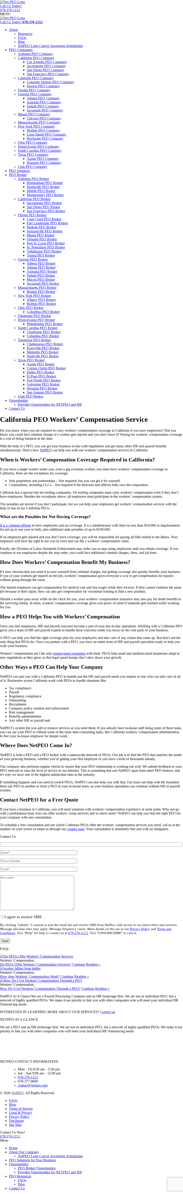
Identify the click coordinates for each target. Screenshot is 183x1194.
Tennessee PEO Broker (34, 340)
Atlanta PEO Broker (41, 267)
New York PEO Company (36, 126)
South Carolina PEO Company (40, 150)
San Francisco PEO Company (48, 74)
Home (13, 1148)
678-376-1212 (78, 933)
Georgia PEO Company (35, 94)
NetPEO (18, 1093)
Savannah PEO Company (45, 110)
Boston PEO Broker (41, 292)
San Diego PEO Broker (43, 207)
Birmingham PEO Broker (45, 183)
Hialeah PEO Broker (41, 227)
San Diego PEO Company (45, 70)
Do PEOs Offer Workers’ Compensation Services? (35, 964)
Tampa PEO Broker (41, 255)
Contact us (107, 1012)
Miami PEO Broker (40, 235)
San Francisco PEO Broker (46, 211)
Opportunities (18, 400)
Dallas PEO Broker (40, 372)
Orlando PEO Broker (42, 239)
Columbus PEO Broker (43, 312)
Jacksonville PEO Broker (44, 231)
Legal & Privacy (20, 1113)
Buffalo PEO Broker (41, 304)
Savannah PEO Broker (43, 283)
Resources (25, 34)
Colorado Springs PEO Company (50, 82)
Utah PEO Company (32, 167)
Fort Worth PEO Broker (44, 380)
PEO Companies (21, 50)
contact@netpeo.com (33, 1085)
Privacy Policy (140, 929)
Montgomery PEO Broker (45, 195)
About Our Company (24, 1152)
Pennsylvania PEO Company (38, 146)
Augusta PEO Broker (42, 271)
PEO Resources (20, 1176)
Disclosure (16, 1121)
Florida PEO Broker (32, 215)
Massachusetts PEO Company (39, 122)
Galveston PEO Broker (43, 384)
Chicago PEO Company (44, 118)
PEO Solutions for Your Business (32, 1160)
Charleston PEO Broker (43, 332)
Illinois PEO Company (34, 114)
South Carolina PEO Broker (38, 328)
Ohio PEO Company (33, 142)
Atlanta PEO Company (43, 98)
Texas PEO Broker (31, 360)
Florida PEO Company (34, 90)
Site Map (15, 1125)
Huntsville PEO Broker (43, 187)
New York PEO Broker (34, 296)
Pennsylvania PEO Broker (36, 320)
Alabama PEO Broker (33, 179)
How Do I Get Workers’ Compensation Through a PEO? (40, 988)
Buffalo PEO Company (43, 130)
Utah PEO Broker (30, 396)
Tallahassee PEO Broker (44, 251)
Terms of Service (21, 1108)
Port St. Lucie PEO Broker (46, 243)
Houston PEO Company (44, 163)
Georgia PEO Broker (33, 259)
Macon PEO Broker (41, 279)
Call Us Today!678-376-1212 (11, 8)
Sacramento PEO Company (46, 66)
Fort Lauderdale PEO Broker (47, 223)
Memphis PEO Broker (42, 352)
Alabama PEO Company (35, 54)
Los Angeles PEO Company (47, 62)
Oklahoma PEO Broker (34, 316)
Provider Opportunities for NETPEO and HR (50, 404)
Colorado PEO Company (36, 78)
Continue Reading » (86, 964)
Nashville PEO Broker (43, 356)
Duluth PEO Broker (41, 275)
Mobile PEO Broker (41, 191)
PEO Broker (18, 175)
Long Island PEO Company (46, 134)
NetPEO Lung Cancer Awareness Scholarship (50, 46)
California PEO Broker (34, 199)
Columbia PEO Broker (43, 336)
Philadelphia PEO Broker (45, 324)
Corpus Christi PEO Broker (46, 368)
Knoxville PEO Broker (43, 348)
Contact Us (17, 408)
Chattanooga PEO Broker (45, 344)
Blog (21, 42)
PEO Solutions (19, 171)
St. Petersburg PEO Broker (46, 247)
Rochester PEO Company (45, 138)
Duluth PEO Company (43, 106)
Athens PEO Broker (41, 263)
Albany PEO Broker (41, 300)
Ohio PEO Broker (31, 308)
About (13, 30)
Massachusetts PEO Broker (37, 287)
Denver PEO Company (43, 86)
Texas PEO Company (33, 154)
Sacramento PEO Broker (44, 203)
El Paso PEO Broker (41, 376)
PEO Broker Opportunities (37, 1168)
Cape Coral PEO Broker (44, 219)
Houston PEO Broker (42, 388)
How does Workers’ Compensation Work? (30, 976)
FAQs (22, 38)
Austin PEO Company (43, 159)
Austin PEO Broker (41, 364)
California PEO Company (36, 58)
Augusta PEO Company (44, 102)
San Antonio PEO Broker (45, 392)
